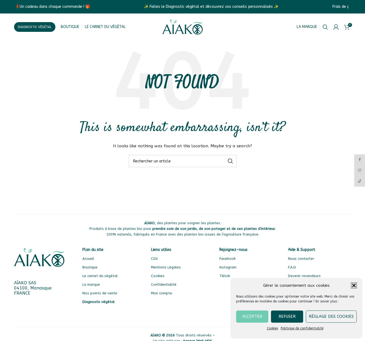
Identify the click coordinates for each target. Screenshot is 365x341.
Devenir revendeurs (304, 276)
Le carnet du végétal (100, 276)
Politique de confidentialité (302, 328)
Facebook (227, 259)
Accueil (88, 259)
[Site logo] (182, 27)
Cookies (272, 328)
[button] (354, 285)
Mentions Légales (166, 267)
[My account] (336, 27)
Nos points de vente (99, 293)
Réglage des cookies (331, 316)
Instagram (227, 267)
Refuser (287, 316)
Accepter (252, 316)
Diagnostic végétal (35, 27)
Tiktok (224, 276)
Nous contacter (301, 259)
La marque (307, 27)
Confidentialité (163, 284)
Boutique (90, 267)
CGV (154, 259)
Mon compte (161, 293)
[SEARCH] (230, 161)
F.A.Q (292, 267)
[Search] (325, 27)
